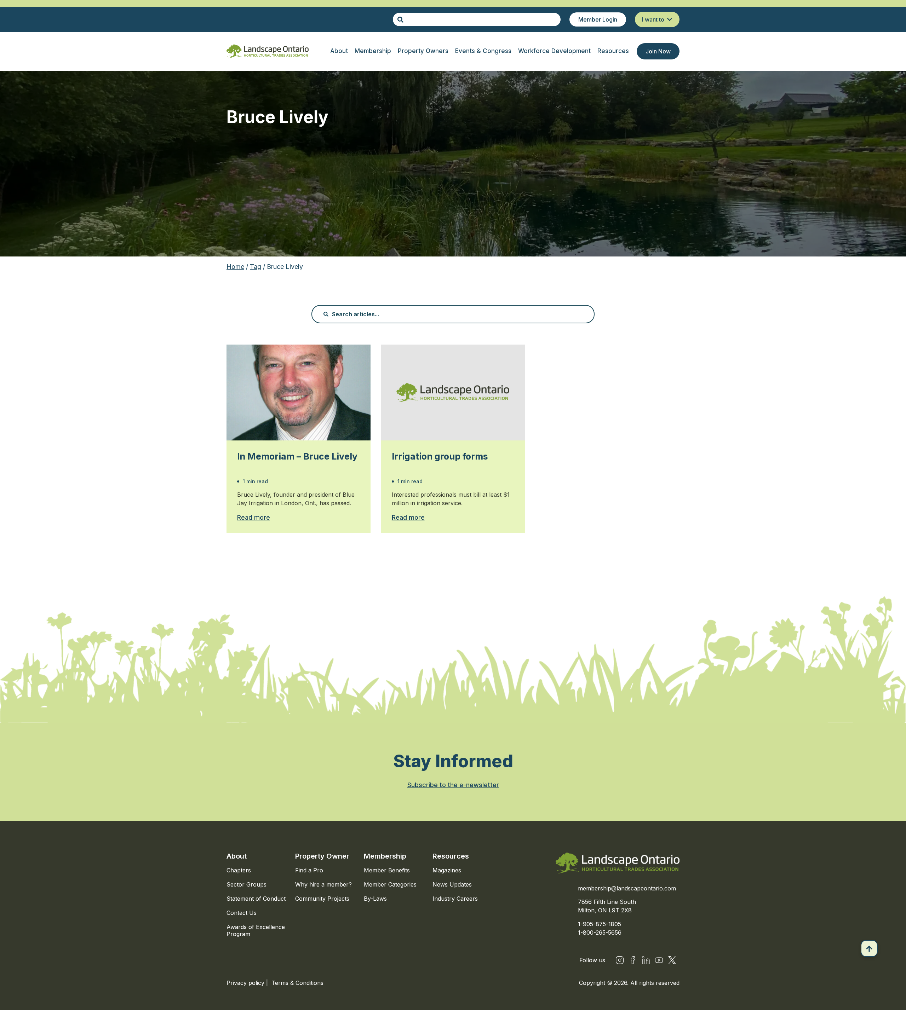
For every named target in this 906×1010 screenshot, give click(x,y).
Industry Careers (455, 898)
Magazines (446, 870)
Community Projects (322, 898)
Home (235, 266)
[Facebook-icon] (633, 960)
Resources (450, 856)
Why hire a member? (323, 884)
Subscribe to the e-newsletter (453, 785)
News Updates (452, 884)
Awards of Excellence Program (255, 930)
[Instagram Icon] (620, 960)
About (236, 856)
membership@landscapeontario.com (627, 888)
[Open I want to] (669, 19)
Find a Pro (309, 870)
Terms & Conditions (297, 982)
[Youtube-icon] (659, 960)
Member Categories (390, 884)
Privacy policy (246, 982)
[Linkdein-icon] (646, 960)
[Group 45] (672, 960)
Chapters (238, 870)
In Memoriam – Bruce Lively (297, 456)
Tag (255, 266)
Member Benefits (387, 870)
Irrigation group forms (440, 456)
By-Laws (375, 898)
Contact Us (241, 912)
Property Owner (322, 856)
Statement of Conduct (256, 898)
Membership (385, 856)
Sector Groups (246, 884)
